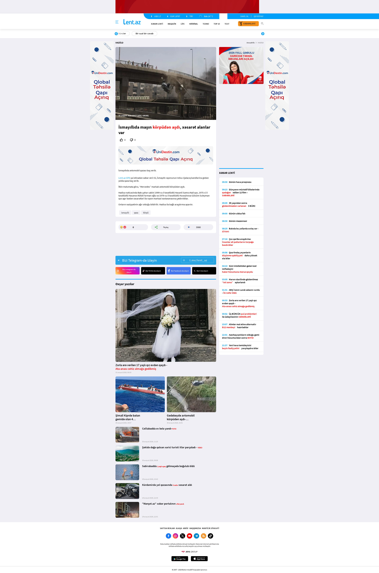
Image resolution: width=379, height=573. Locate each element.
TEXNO (206, 23)
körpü (145, 212)
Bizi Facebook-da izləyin (180, 271)
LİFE (183, 23)
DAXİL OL (244, 16)
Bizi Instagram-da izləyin (128, 270)
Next (263, 34)
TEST (227, 23)
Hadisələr (123, 33)
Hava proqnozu (215, 33)
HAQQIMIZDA (195, 528)
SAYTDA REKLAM (167, 528)
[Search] (262, 23)
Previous (116, 34)
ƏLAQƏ (179, 528)
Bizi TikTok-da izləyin (153, 271)
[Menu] (116, 22)
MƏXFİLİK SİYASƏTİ (210, 528)
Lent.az (122, 177)
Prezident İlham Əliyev (244, 33)
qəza (136, 212)
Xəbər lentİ (157, 23)
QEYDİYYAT (259, 16)
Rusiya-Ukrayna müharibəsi (152, 33)
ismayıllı (125, 212)
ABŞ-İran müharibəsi (186, 33)
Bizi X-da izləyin (202, 271)
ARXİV (185, 528)
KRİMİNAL (193, 23)
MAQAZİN (172, 23)
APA (128, 177)
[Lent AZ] (132, 22)
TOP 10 (217, 23)
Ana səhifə (250, 43)
